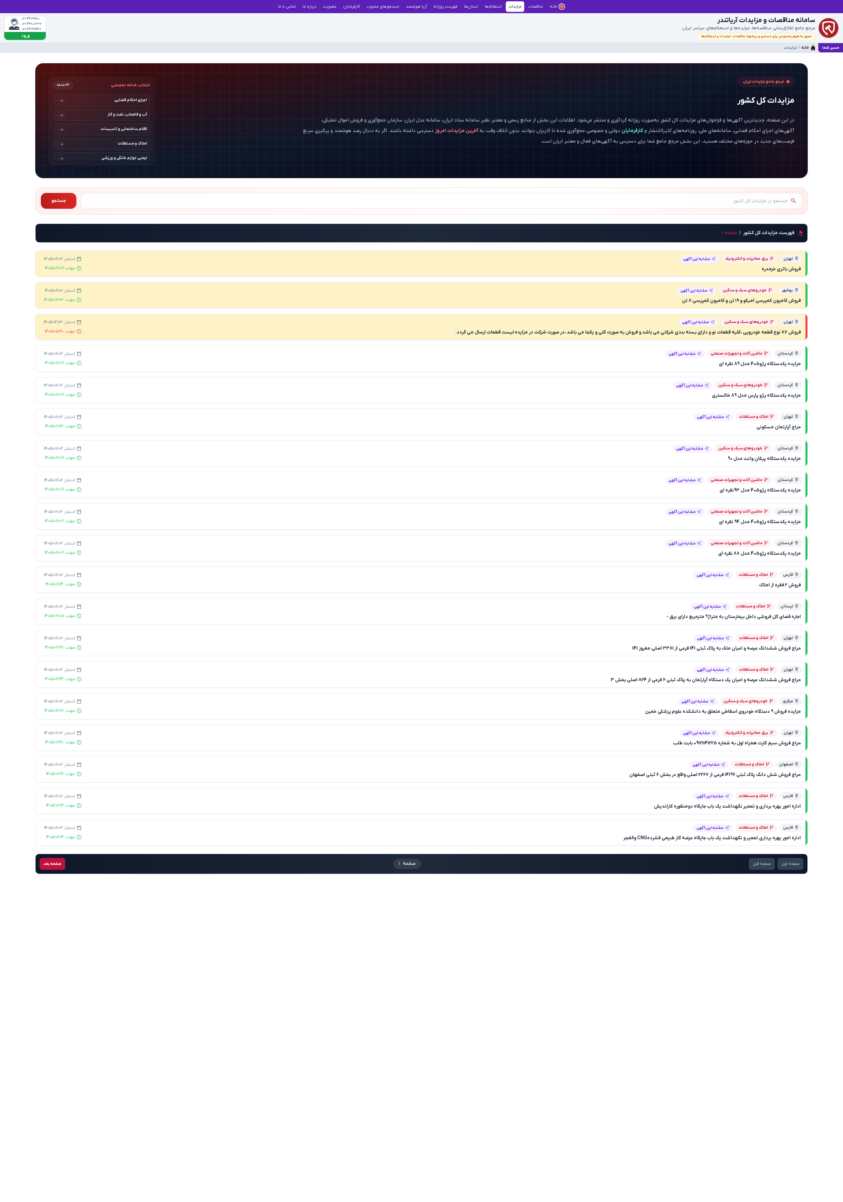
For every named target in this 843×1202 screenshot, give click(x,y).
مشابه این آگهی (696, 259)
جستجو (58, 201)
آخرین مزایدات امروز (456, 130)
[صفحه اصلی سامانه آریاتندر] (828, 28)
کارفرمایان (632, 130)
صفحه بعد (52, 864)
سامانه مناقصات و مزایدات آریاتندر (766, 20)
